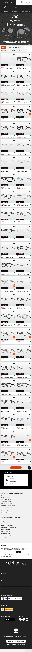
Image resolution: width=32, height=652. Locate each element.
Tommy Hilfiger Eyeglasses (8, 535)
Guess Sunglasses (6, 509)
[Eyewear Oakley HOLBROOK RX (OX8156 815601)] (23, 58)
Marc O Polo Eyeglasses (7, 525)
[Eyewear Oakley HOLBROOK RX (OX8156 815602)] (8, 110)
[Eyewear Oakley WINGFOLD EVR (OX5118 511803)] (8, 144)
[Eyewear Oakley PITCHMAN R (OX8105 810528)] (8, 333)
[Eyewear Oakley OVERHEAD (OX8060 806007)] (23, 418)
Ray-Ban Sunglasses (6, 495)
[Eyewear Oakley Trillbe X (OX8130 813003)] (8, 93)
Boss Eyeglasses (5, 533)
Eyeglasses (15, 11)
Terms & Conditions (11, 644)
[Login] (16, 7)
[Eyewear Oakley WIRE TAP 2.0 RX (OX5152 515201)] (8, 298)
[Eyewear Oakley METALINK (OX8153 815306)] (8, 435)
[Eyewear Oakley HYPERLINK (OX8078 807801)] (23, 127)
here (9, 556)
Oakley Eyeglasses (6, 521)
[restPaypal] (10, 598)
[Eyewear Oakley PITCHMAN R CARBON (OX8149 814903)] (23, 93)
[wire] (19, 598)
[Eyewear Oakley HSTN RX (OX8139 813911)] (8, 453)
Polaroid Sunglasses (6, 503)
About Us (3, 573)
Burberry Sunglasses (6, 512)
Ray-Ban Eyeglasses (6, 520)
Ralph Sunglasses (5, 510)
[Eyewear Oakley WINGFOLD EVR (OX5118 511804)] (23, 264)
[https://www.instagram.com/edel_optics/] (23, 619)
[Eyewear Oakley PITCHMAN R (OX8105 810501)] (8, 195)
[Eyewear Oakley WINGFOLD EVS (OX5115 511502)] (8, 247)
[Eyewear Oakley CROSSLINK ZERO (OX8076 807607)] (8, 75)
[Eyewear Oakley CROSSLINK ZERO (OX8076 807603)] (23, 75)
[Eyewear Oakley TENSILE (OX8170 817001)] (23, 453)
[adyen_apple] (14, 598)
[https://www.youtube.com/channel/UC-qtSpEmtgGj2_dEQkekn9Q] (27, 619)
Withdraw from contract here (16, 641)
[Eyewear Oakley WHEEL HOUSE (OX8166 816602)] (23, 161)
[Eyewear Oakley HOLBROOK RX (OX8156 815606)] (23, 350)
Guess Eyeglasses (5, 531)
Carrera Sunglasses (6, 501)
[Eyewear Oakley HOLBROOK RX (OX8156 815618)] (23, 435)
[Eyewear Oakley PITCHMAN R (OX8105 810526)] (23, 315)
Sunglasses (5, 11)
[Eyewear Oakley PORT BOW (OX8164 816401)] (23, 384)
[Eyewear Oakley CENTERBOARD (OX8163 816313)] (8, 350)
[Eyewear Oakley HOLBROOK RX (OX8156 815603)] (23, 195)
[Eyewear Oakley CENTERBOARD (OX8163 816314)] (8, 281)
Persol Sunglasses (6, 499)
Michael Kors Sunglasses (7, 507)
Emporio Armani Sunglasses (8, 505)
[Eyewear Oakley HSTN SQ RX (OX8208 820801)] (23, 110)
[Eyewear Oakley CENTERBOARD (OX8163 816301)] (8, 367)
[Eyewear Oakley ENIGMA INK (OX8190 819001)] (8, 178)
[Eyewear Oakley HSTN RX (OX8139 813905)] (8, 161)
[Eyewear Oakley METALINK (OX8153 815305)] (23, 298)
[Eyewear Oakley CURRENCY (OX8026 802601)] (8, 384)
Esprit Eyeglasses (5, 537)
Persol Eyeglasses (5, 529)
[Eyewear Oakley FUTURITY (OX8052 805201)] (8, 401)
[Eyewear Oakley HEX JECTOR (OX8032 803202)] (23, 213)
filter (4, 47)
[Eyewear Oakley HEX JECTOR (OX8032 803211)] (23, 178)
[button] (8, 2)
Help (2, 588)
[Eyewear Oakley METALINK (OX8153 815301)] (8, 213)
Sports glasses (26, 11)
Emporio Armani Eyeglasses (8, 527)
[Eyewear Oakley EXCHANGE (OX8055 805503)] (23, 367)
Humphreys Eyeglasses (7, 523)
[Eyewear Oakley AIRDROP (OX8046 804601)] (8, 230)
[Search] (5, 7)
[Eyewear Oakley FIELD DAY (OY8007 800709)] (23, 333)
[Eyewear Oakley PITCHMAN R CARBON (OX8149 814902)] (8, 127)
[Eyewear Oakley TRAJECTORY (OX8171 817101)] (23, 247)
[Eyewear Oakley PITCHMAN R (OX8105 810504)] (23, 144)
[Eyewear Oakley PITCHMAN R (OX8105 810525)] (8, 315)
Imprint (23, 644)
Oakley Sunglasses (6, 497)
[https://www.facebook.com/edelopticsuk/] (20, 619)
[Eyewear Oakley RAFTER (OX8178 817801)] (8, 418)
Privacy (19, 644)
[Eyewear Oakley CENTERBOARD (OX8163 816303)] (8, 58)
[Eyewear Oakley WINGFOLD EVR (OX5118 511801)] (23, 281)
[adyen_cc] (2, 598)
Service (3, 581)
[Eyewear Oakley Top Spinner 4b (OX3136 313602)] (23, 401)
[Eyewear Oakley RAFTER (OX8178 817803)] (23, 230)
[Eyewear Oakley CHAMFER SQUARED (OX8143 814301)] (8, 264)
